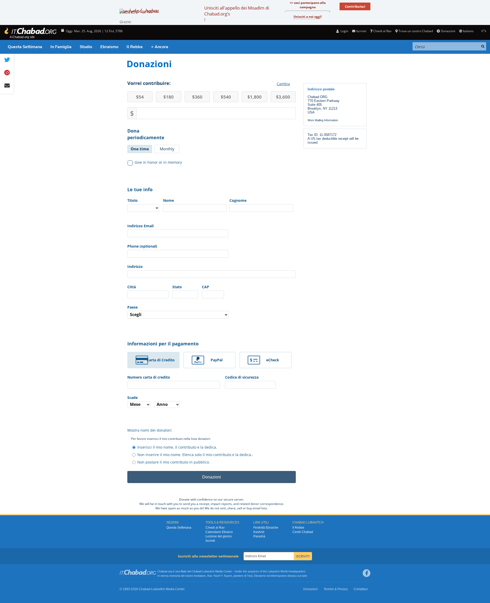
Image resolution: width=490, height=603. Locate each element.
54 (140, 97)
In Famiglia (61, 47)
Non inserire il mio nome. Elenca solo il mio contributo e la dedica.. (195, 454)
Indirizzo (135, 266)
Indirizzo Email (140, 225)
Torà (250, 575)
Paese (132, 307)
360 (197, 97)
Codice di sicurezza (242, 377)
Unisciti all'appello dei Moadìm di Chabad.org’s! (236, 14)
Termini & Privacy (336, 589)
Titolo (132, 200)
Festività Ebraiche (265, 527)
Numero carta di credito (148, 377)
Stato (177, 286)
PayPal (216, 359)
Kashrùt (258, 532)
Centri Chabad (302, 532)
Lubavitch (208, 571)
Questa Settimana (25, 47)
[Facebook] (366, 573)
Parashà (259, 536)
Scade (132, 397)
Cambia (283, 83)
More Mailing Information (323, 120)
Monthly (167, 148)
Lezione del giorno (219, 536)
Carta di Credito (161, 359)
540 (226, 97)
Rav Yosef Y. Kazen (219, 575)
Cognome (237, 200)
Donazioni (448, 31)
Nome (168, 200)
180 (168, 97)
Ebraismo (109, 47)
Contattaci (361, 589)
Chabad (196, 571)
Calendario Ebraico (219, 532)
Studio (86, 47)
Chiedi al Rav (382, 31)
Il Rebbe (135, 47)
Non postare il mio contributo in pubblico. (173, 462)
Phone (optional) (142, 246)
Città (131, 286)
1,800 (254, 97)
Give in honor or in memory (158, 162)
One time (140, 148)
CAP (205, 286)
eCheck (272, 359)
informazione (279, 575)
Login (344, 31)
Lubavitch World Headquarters (287, 571)
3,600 (283, 97)
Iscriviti (210, 541)
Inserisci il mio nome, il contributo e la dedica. (177, 447)
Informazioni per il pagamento (163, 343)
